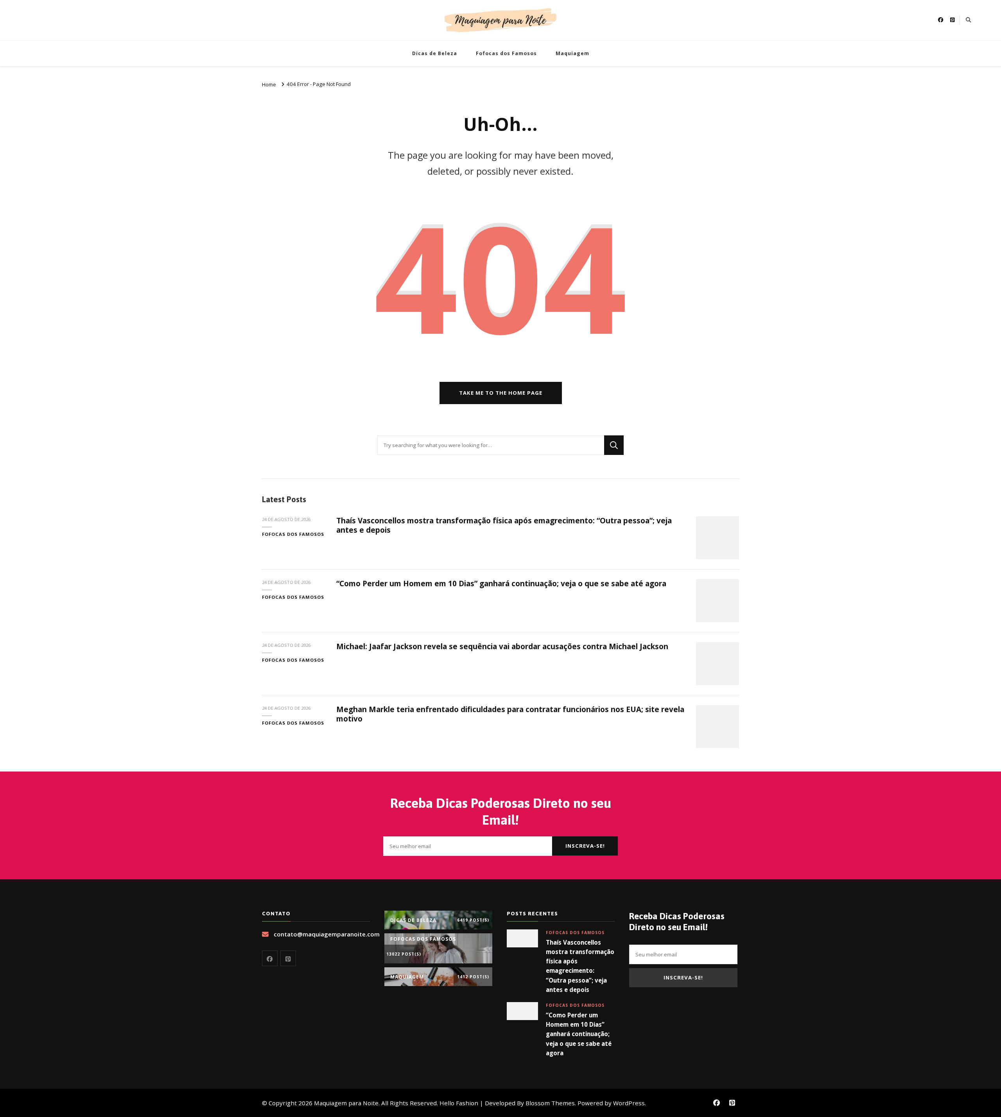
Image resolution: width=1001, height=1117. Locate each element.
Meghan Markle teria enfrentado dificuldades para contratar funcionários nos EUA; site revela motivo (510, 713)
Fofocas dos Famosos (506, 53)
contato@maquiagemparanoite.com (327, 934)
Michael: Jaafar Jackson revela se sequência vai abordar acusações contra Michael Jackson (502, 646)
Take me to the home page (500, 392)
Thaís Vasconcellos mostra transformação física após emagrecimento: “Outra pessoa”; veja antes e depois (504, 525)
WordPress (629, 1103)
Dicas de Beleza (434, 53)
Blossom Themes (550, 1103)
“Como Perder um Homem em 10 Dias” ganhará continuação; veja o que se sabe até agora (501, 583)
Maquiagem (572, 53)
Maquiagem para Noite (346, 1103)
